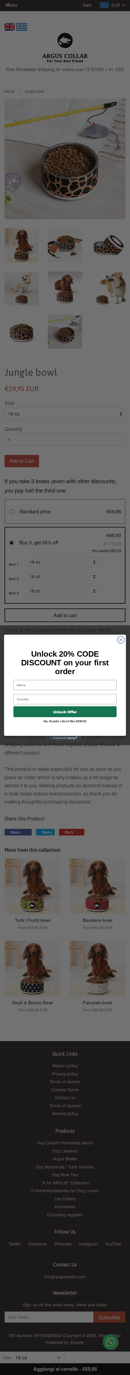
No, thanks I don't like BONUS (65, 720)
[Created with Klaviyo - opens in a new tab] (65, 738)
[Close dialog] (121, 639)
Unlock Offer (65, 711)
